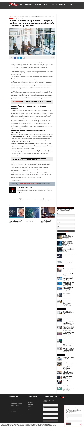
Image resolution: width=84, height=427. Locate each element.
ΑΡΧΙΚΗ (21, 4)
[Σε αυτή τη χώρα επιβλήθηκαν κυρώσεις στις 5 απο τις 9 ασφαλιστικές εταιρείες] (48, 212)
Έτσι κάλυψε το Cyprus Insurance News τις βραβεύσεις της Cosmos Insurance (68, 382)
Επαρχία (58, 222)
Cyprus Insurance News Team (26, 18)
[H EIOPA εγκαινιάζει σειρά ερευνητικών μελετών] (32, 212)
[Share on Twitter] (18, 58)
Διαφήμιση (13, 401)
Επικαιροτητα (46, 4)
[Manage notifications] (81, 424)
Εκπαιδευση (54, 4)
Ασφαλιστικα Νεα (29, 4)
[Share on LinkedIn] (21, 58)
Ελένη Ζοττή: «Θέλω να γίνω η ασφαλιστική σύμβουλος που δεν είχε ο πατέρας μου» (68, 328)
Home (12, 16)
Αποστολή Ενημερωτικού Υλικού (16, 406)
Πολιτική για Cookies (15, 409)
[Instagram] (73, 1)
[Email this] (24, 58)
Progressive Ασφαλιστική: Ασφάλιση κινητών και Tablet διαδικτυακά (68, 283)
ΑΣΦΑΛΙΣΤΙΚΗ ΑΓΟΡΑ (59, 1)
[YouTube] (67, 1)
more (52, 57)
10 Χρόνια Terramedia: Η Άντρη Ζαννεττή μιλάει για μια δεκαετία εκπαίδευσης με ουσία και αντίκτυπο (68, 349)
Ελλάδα (18, 16)
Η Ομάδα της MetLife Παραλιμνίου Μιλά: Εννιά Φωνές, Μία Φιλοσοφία (68, 372)
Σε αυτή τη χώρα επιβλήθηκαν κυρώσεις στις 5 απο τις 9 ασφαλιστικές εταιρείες (47, 220)
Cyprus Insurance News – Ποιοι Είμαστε (16, 399)
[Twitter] (69, 1)
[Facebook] (65, 1)
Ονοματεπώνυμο (69, 412)
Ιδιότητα (59, 226)
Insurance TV (62, 4)
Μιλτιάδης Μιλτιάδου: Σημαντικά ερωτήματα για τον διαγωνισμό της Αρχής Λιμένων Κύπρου (16, 220)
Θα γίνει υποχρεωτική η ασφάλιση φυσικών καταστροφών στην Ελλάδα (44, 199)
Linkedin (24, 62)
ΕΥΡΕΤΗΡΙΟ (69, 4)
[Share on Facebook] (15, 58)
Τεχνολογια (30, 404)
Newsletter (50, 1)
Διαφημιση (43, 1)
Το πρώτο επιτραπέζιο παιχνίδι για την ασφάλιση (21, 199)
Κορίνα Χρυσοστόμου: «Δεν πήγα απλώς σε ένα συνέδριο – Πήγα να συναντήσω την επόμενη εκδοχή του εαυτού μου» (68, 334)
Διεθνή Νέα (30, 402)
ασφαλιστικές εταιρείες (16, 180)
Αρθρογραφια (38, 4)
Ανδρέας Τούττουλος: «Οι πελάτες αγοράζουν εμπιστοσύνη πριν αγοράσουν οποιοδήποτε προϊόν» (68, 342)
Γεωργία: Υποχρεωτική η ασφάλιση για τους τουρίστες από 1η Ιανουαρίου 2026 (68, 289)
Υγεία (29, 409)
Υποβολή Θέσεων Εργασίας (16, 403)
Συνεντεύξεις (30, 407)
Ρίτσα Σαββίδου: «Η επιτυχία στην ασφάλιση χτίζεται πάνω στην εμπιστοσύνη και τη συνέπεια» (68, 302)
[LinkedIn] (71, 1)
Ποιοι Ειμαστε (36, 1)
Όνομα (58, 213)
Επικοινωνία (14, 411)
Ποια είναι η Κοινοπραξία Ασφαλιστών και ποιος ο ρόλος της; (68, 278)
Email (58, 217)
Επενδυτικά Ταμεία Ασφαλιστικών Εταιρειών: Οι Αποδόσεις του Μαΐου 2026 (68, 295)
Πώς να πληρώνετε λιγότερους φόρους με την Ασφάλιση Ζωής (68, 388)
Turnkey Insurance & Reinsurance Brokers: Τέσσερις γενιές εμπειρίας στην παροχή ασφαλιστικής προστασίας (68, 321)
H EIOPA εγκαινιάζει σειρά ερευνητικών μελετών (30, 219)
